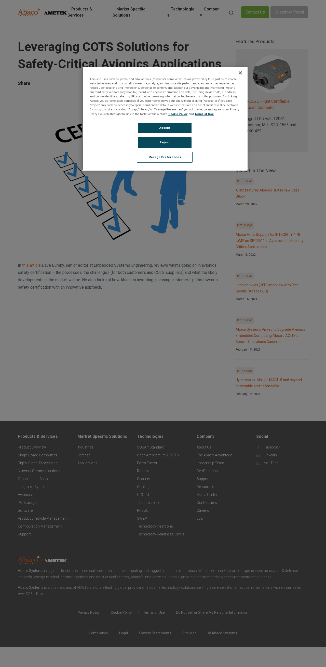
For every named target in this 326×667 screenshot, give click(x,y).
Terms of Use (204, 114)
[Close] (240, 73)
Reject (165, 142)
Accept (164, 127)
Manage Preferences (164, 157)
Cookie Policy (177, 114)
